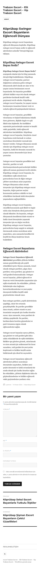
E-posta (7, 451)
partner (8, 384)
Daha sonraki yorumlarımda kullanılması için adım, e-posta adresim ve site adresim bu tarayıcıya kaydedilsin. (19, 474)
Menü (6, 19)
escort (5, 560)
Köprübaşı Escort (29, 384)
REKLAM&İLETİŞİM (10, 547)
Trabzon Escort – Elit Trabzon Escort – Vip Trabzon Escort (15, 10)
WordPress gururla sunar (23, 562)
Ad (5, 441)
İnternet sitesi (9, 461)
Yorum (6, 409)
